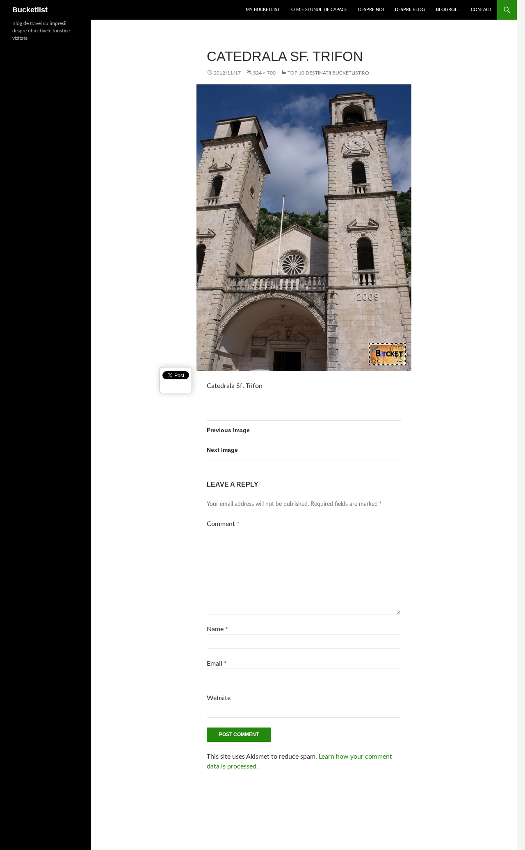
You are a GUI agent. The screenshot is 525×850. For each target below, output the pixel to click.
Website (219, 698)
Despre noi (371, 9)
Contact (481, 9)
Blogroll (448, 9)
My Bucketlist (263, 9)
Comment (223, 524)
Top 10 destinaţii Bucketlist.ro (328, 72)
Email (217, 663)
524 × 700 (264, 72)
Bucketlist (30, 10)
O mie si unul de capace (319, 9)
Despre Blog (410, 9)
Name (217, 629)
